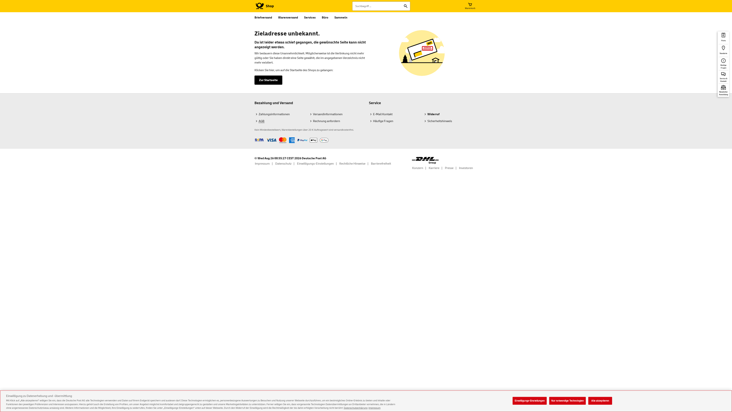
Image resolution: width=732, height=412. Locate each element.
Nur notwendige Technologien (567, 400)
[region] (366, 401)
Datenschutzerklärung (356, 408)
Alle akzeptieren (600, 400)
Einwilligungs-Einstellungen (530, 400)
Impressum (374, 408)
